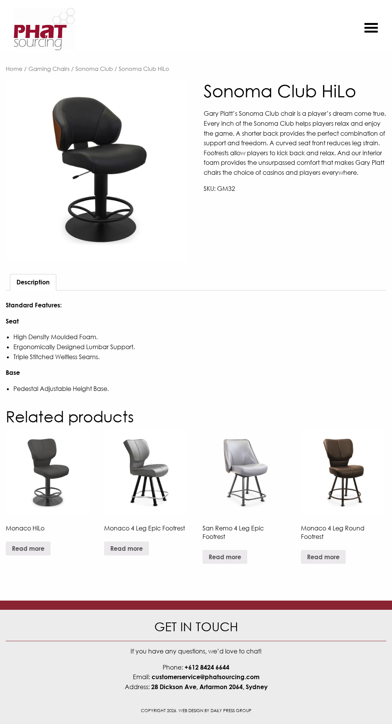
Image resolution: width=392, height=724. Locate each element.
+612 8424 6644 (207, 667)
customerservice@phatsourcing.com (206, 677)
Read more (28, 548)
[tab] (33, 282)
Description (33, 282)
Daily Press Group (231, 710)
